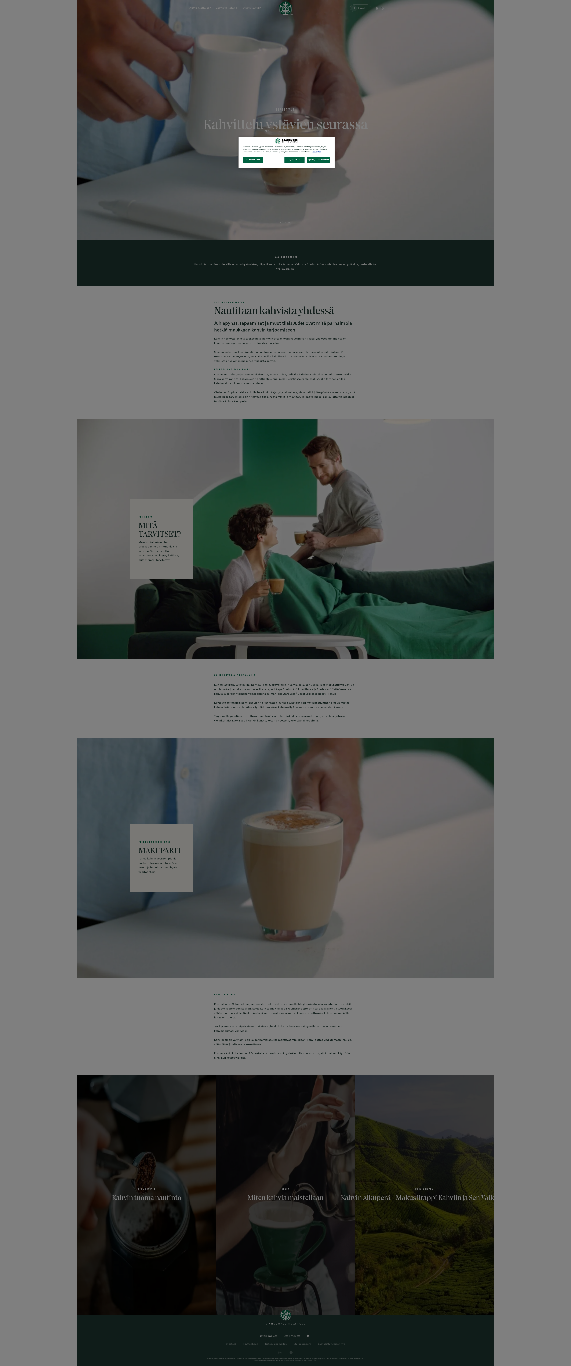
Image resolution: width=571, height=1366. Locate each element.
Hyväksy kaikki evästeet (318, 160)
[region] (286, 152)
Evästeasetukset (253, 160)
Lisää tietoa (316, 152)
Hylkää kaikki (294, 160)
